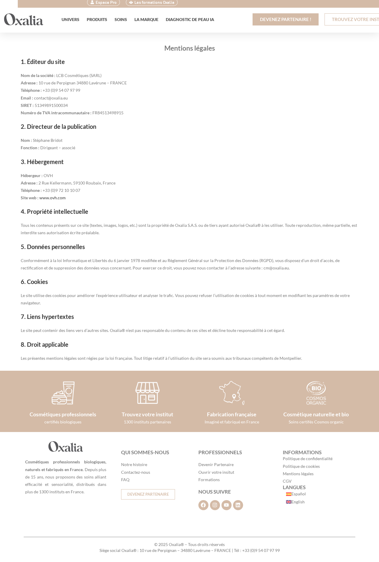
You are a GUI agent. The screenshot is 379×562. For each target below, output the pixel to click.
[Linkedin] (238, 505)
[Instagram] (215, 505)
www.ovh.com (52, 197)
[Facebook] (203, 505)
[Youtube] (226, 505)
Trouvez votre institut (147, 414)
